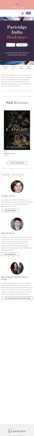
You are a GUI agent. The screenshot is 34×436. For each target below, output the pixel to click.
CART (20, 7)
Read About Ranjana (10, 210)
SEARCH (13, 7)
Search (22, 45)
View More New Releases (17, 163)
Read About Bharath (10, 254)
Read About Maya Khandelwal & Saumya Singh (17, 298)
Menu (28, 13)
